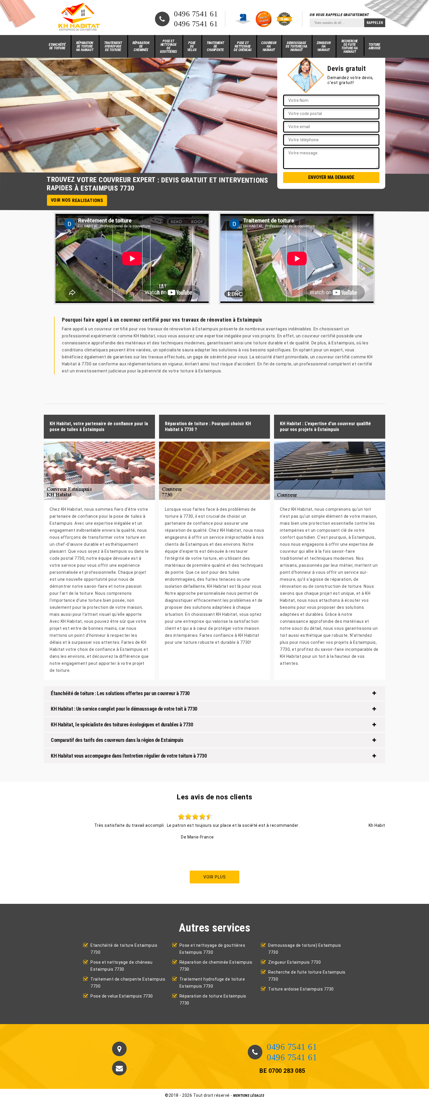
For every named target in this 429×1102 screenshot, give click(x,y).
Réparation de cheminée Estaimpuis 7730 (215, 966)
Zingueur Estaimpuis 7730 (294, 962)
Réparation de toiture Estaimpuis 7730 (212, 999)
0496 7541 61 (196, 14)
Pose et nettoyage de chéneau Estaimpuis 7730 (121, 966)
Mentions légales (248, 1096)
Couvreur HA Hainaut (268, 46)
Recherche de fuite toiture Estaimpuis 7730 (307, 975)
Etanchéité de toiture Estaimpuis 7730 (123, 949)
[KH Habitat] (78, 17)
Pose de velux (192, 46)
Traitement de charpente (215, 46)
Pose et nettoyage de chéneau (243, 46)
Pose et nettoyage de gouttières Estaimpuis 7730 (212, 949)
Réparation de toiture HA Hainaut (84, 46)
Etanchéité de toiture (57, 46)
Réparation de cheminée (140, 46)
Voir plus (214, 877)
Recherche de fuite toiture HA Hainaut (349, 46)
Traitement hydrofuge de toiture (113, 46)
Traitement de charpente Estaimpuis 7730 (127, 982)
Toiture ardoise (375, 46)
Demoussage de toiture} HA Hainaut (296, 46)
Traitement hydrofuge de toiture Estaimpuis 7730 (212, 982)
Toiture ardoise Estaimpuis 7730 (301, 989)
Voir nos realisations (77, 200)
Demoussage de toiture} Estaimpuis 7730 (304, 949)
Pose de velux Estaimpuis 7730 (121, 996)
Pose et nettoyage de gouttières (168, 46)
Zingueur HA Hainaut (323, 46)
